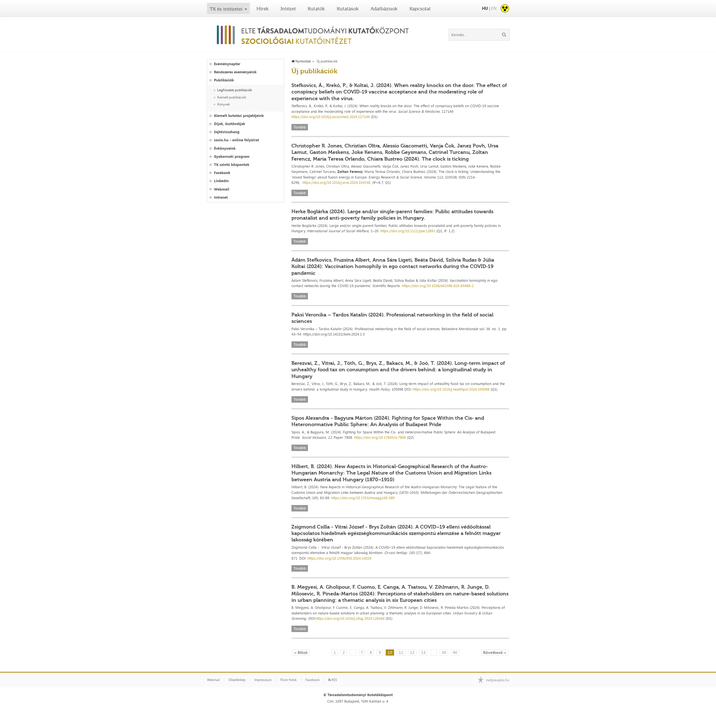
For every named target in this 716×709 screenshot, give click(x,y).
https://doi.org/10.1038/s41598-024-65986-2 (438, 285)
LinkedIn (221, 181)
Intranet (221, 197)
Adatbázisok (384, 8)
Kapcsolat (420, 8)
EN (493, 8)
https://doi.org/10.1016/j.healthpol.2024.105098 (451, 389)
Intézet (288, 8)
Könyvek (223, 104)
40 (455, 652)
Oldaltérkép (237, 680)
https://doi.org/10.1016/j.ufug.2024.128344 (350, 618)
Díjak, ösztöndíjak (229, 124)
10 (390, 652)
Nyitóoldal (303, 61)
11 (401, 652)
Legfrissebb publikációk (234, 90)
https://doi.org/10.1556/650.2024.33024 (339, 558)
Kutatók (316, 8)
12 (412, 652)
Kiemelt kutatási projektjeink (239, 116)
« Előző (301, 652)
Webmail (221, 189)
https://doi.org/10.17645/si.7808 (380, 437)
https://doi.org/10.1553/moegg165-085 (363, 497)
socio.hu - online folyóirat (236, 140)
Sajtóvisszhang (226, 132)
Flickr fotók (288, 680)
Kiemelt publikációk (231, 97)
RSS (334, 680)
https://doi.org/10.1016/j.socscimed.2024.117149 (330, 116)
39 (444, 652)
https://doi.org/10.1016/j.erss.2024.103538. (336, 182)
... (353, 652)
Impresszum (263, 680)
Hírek (262, 8)
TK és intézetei (226, 9)
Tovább (299, 127)
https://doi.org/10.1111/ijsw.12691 (407, 230)
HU (485, 8)
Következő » (494, 652)
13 (423, 652)
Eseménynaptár (227, 64)
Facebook (222, 173)
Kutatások (348, 8)
